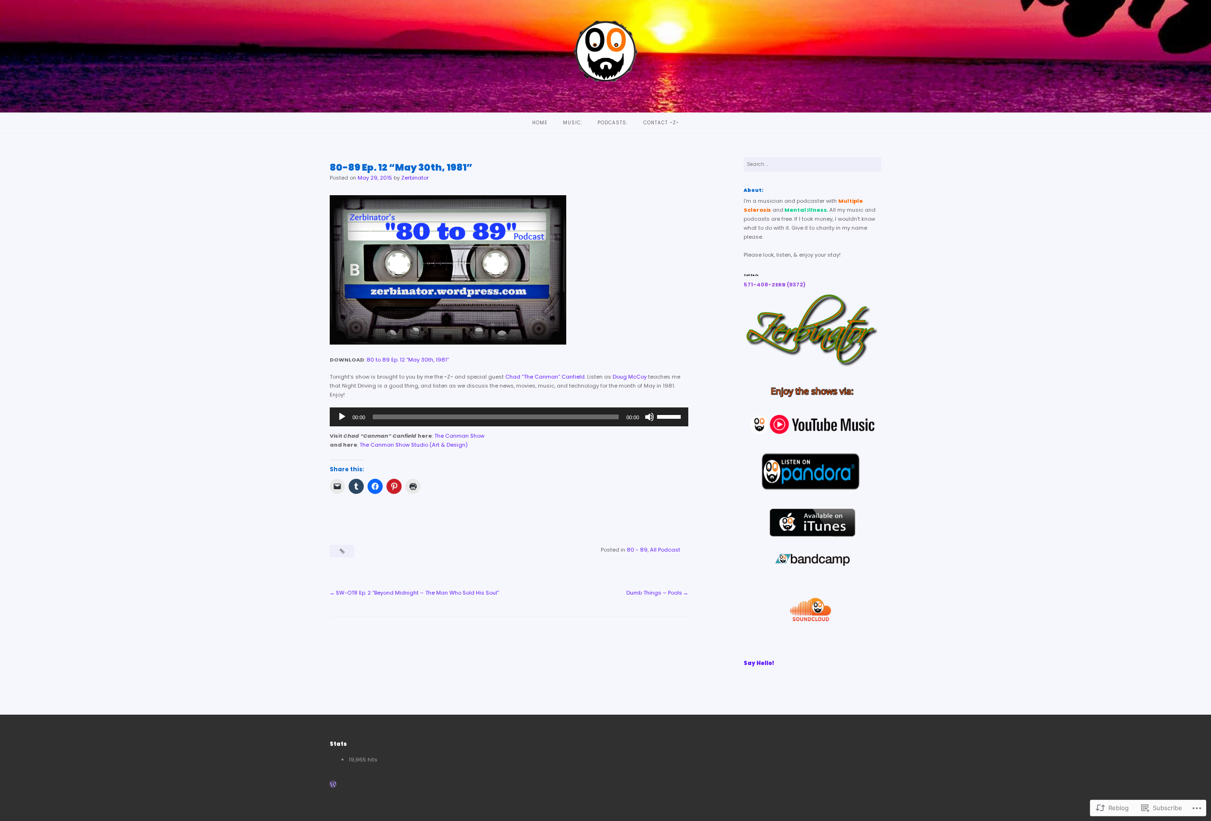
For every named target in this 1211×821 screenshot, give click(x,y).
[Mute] (649, 417)
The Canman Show (459, 436)
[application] (509, 416)
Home (539, 123)
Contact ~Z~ (661, 123)
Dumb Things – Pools (654, 592)
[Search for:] (813, 164)
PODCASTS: (612, 123)
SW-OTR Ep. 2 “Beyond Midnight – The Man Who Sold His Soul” (417, 592)
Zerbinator (415, 177)
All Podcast (665, 549)
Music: (572, 123)
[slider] (670, 415)
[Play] (342, 417)
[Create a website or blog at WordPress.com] (333, 785)
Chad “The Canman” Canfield (545, 376)
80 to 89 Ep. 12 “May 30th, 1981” (408, 359)
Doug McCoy (630, 376)
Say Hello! (759, 663)
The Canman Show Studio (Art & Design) (414, 445)
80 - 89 (637, 549)
